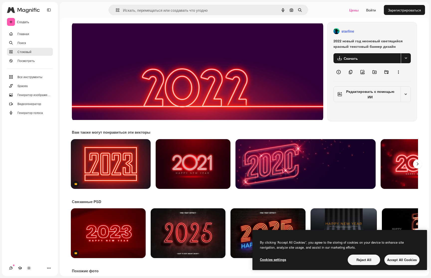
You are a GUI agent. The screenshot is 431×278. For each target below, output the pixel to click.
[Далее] (417, 164)
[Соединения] (11, 268)
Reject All (363, 259)
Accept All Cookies (402, 259)
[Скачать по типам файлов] (406, 58)
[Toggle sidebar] (49, 10)
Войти (371, 9)
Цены (354, 9)
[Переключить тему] (29, 268)
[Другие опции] (398, 72)
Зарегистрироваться (404, 9)
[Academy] (20, 268)
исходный (105, 31)
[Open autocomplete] (115, 10)
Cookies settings (273, 259)
